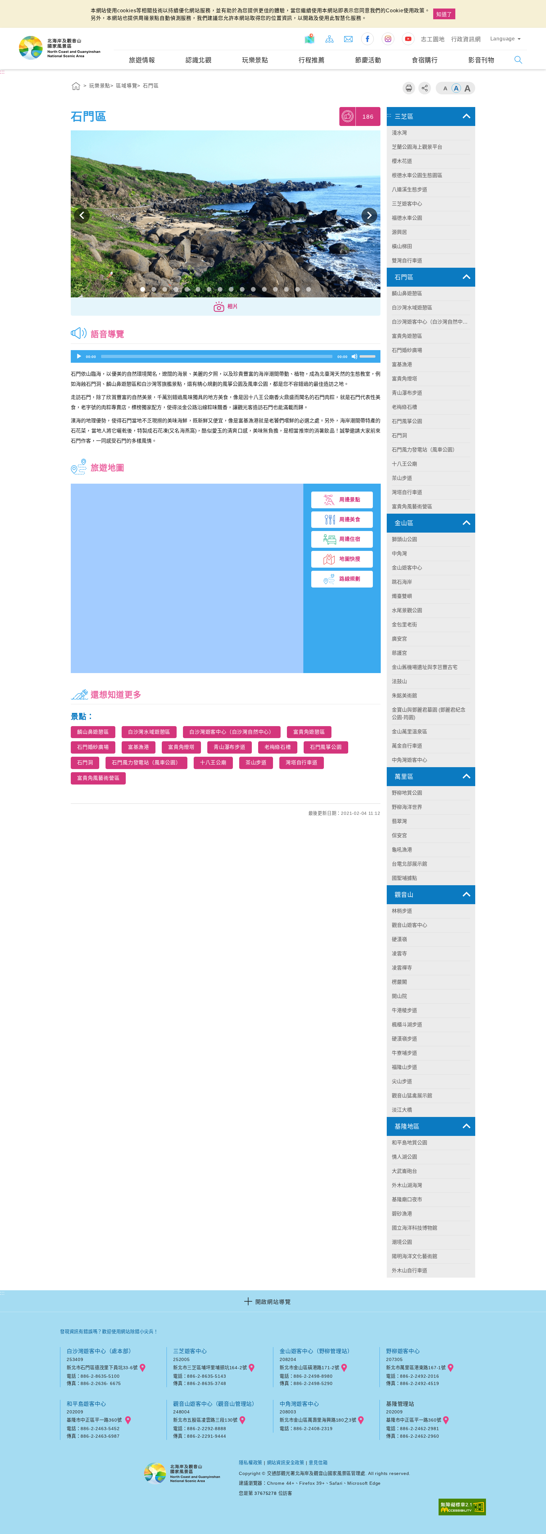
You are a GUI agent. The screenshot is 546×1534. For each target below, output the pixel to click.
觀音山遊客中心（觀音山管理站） (215, 1404)
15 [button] (297, 289)
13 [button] (275, 289)
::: (108, 32)
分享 (424, 88)
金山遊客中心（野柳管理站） (316, 1351)
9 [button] (231, 289)
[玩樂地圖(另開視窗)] (310, 39)
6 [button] (198, 289)
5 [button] (187, 289)
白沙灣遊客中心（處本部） (100, 1351)
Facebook (367, 39)
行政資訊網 (466, 39)
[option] (225, 215)
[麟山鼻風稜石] (225, 215)
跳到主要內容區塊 (24, 6)
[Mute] (354, 356)
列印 (409, 88)
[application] (225, 356)
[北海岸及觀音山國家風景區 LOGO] (59, 48)
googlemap (142, 1368)
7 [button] (209, 289)
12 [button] (264, 289)
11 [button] (253, 289)
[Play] (79, 356)
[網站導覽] (329, 39)
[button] (225, 306)
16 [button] (308, 289)
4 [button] (175, 289)
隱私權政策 (250, 1462)
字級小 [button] (445, 88)
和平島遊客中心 (86, 1404)
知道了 (444, 14)
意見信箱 (318, 1462)
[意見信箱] (348, 39)
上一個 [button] (82, 216)
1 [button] (142, 289)
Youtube (408, 39)
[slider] (368, 355)
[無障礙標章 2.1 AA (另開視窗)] (462, 1508)
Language (502, 38)
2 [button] (153, 289)
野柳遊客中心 (403, 1351)
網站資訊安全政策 (285, 1462)
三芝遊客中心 (190, 1351)
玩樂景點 (99, 85)
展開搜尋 (518, 60)
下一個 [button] (369, 216)
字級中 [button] (456, 88)
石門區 (151, 85)
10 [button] (242, 289)
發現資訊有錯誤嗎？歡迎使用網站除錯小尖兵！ (109, 1331)
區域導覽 (126, 85)
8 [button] (220, 289)
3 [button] (164, 289)
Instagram (388, 39)
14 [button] (286, 289)
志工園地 (433, 39)
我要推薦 (348, 116)
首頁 (76, 87)
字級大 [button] (467, 88)
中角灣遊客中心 (299, 1404)
